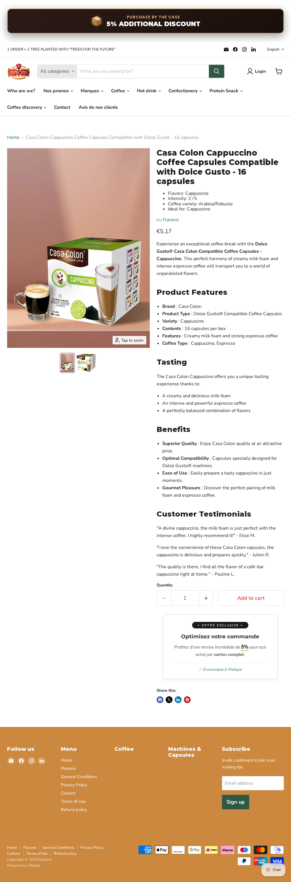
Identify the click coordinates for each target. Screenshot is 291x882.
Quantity (164, 585)
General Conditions (79, 776)
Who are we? (21, 91)
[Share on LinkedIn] (178, 699)
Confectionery (184, 91)
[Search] (216, 71)
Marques (90, 91)
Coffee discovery (25, 107)
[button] (67, 363)
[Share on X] (169, 699)
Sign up (235, 802)
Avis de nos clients (98, 107)
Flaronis (171, 220)
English (273, 49)
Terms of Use (73, 801)
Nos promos (56, 91)
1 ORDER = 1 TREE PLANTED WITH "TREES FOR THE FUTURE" (61, 49)
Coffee (118, 91)
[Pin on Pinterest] (187, 699)
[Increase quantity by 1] (206, 598)
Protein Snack (224, 91)
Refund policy (74, 809)
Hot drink (147, 91)
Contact (62, 107)
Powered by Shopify (24, 865)
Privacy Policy (74, 785)
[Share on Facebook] (160, 699)
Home (13, 137)
